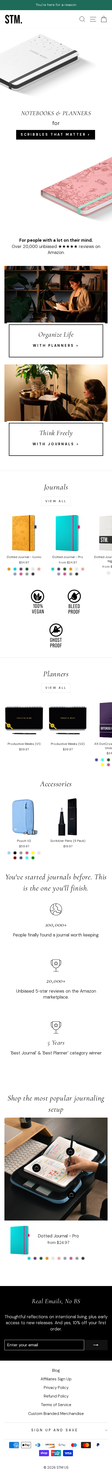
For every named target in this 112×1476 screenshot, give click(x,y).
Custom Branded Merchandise (56, 1413)
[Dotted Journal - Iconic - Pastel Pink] (39, 569)
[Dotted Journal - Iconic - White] (33, 569)
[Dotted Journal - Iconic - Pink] (21, 574)
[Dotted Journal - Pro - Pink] (65, 574)
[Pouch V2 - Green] (33, 858)
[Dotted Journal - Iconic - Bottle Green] (27, 569)
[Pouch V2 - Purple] (21, 858)
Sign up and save (54, 1430)
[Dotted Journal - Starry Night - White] (108, 573)
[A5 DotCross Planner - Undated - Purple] (96, 760)
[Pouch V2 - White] (39, 853)
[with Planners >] (56, 314)
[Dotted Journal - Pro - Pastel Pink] (83, 569)
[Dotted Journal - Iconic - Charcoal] (33, 574)
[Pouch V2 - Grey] (21, 853)
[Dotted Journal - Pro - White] (77, 569)
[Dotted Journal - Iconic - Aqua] (15, 569)
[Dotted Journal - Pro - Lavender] (59, 574)
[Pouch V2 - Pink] (27, 853)
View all (56, 501)
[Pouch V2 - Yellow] (33, 853)
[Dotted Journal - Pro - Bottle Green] (65, 569)
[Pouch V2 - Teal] (27, 858)
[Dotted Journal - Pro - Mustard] (71, 569)
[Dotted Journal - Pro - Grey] (71, 574)
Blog (56, 1370)
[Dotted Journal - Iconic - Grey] (27, 574)
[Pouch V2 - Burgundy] (15, 858)
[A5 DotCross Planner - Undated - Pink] (108, 765)
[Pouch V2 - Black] (15, 853)
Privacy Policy (56, 1387)
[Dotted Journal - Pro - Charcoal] (77, 574)
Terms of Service (56, 1404)
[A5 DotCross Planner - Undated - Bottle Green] (108, 760)
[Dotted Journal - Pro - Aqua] (53, 569)
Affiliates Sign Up (56, 1379)
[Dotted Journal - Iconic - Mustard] (9, 569)
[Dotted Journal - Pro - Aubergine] (59, 569)
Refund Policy (56, 1396)
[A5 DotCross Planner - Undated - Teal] (102, 760)
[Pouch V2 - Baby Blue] (9, 853)
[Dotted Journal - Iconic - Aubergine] (21, 569)
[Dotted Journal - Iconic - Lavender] (15, 574)
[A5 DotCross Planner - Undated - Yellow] (102, 765)
